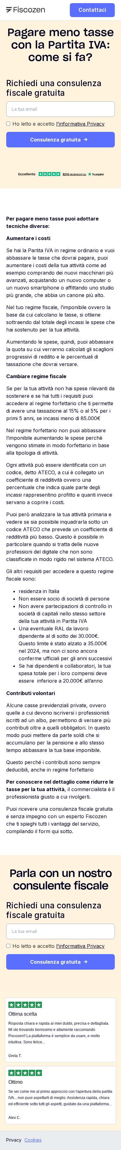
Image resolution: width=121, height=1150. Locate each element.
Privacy (13, 1140)
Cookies (33, 1140)
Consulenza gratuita (55, 140)
